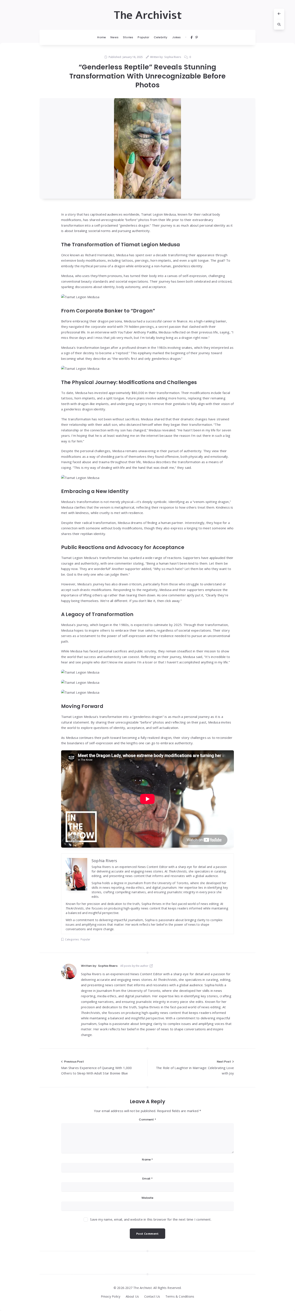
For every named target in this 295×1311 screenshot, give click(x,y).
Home (101, 37)
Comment (147, 1119)
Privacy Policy (111, 1296)
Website (147, 1198)
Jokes (176, 37)
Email (147, 1179)
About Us (132, 1296)
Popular (143, 37)
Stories (128, 37)
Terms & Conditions (179, 1296)
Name (147, 1159)
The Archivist (148, 15)
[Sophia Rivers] (69, 971)
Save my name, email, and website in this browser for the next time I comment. (150, 1219)
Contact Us (152, 1296)
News (114, 37)
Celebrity (161, 37)
